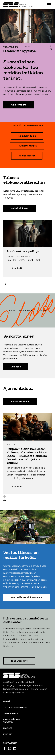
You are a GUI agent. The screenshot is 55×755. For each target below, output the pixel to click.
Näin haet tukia (27, 136)
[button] (49, 4)
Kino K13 (7, 734)
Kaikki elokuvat (20, 208)
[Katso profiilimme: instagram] (9, 748)
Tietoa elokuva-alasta (15, 707)
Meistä (6, 701)
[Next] (51, 48)
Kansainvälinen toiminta (11, 721)
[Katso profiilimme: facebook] (4, 748)
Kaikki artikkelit (20, 401)
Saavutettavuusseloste (15, 689)
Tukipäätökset (27, 155)
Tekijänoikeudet (38, 689)
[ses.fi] (17, 4)
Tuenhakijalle (10, 714)
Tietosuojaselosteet (15, 692)
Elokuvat (7, 728)
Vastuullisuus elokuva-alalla (26, 597)
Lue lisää (16, 366)
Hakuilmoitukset (27, 146)
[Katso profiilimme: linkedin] (14, 748)
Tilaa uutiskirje (19, 661)
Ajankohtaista (19, 104)
